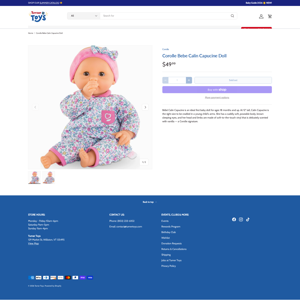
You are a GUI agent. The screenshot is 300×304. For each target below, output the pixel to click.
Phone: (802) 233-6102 (121, 220)
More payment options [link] (217, 97)
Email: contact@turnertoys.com (125, 226)
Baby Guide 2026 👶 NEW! (259, 2)
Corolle (165, 49)
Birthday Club (168, 232)
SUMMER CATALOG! (49, 2)
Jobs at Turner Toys (171, 260)
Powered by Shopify (53, 286)
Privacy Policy (168, 265)
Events (165, 220)
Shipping (166, 254)
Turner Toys (39, 286)
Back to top (148, 202)
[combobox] (152, 15)
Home (30, 33)
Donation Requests (171, 243)
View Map (33, 243)
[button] (270, 16)
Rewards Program (170, 226)
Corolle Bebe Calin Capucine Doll (49, 33)
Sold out (233, 80)
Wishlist (165, 237)
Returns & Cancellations (174, 249)
